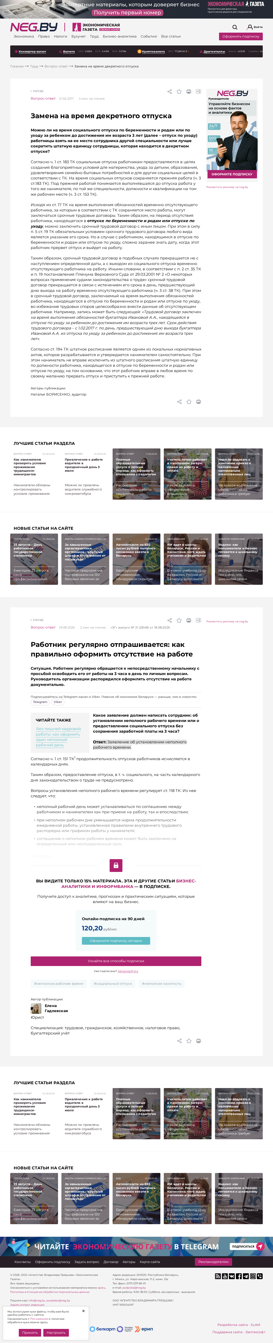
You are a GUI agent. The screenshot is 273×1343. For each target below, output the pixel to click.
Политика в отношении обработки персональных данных (49, 1292)
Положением (39, 1318)
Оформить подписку (240, 36)
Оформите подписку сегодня (116, 941)
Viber (58, 702)
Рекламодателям (213, 1262)
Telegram (40, 702)
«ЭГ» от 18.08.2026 (140, 627)
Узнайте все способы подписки (116, 961)
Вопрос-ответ (43, 98)
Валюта (69, 51)
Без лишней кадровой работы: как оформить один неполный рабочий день (58, 736)
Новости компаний (231, 539)
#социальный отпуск (113, 984)
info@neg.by (36, 1300)
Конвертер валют (32, 51)
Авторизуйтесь (128, 971)
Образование (176, 539)
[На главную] (34, 27)
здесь (101, 1287)
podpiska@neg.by (58, 1300)
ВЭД (118, 539)
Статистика (21, 539)
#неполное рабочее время (59, 984)
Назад (38, 91)
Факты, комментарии (79, 539)
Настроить (56, 1333)
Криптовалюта (153, 51)
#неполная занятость (161, 984)
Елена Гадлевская (56, 1008)
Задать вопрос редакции (27, 1304)
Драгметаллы (214, 51)
